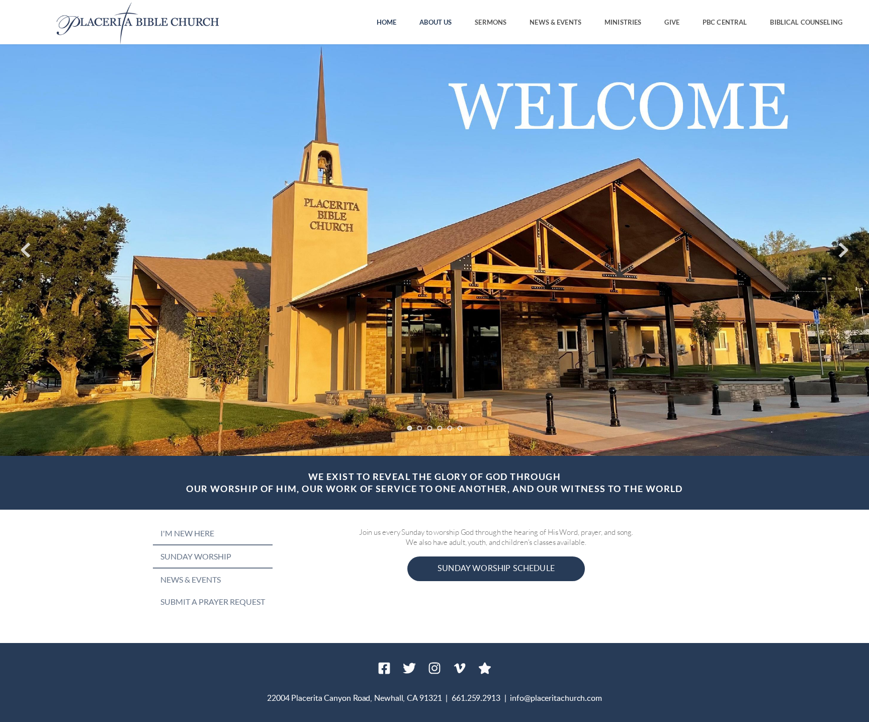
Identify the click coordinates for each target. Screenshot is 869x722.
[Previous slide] (25, 250)
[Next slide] (843, 250)
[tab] (213, 533)
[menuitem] (387, 22)
